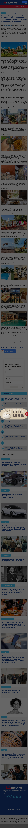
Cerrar (23, 2)
